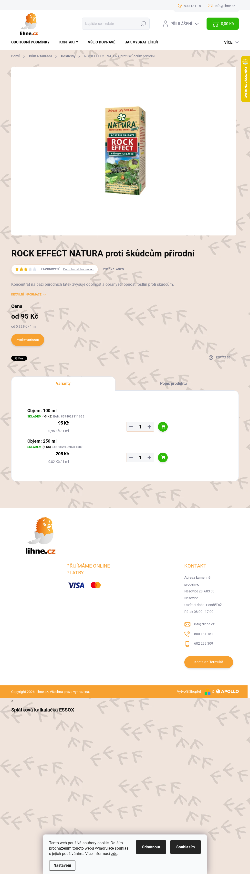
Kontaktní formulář (208, 662)
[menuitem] (32, 42)
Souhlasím (185, 847)
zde (114, 853)
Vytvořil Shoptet (189, 691)
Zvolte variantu (27, 340)
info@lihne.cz (204, 624)
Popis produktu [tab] (173, 383)
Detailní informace (26, 294)
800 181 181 (203, 634)
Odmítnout (151, 847)
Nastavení (62, 865)
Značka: (113, 269)
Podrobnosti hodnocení (78, 269)
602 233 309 (203, 643)
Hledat (143, 24)
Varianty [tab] (63, 383)
